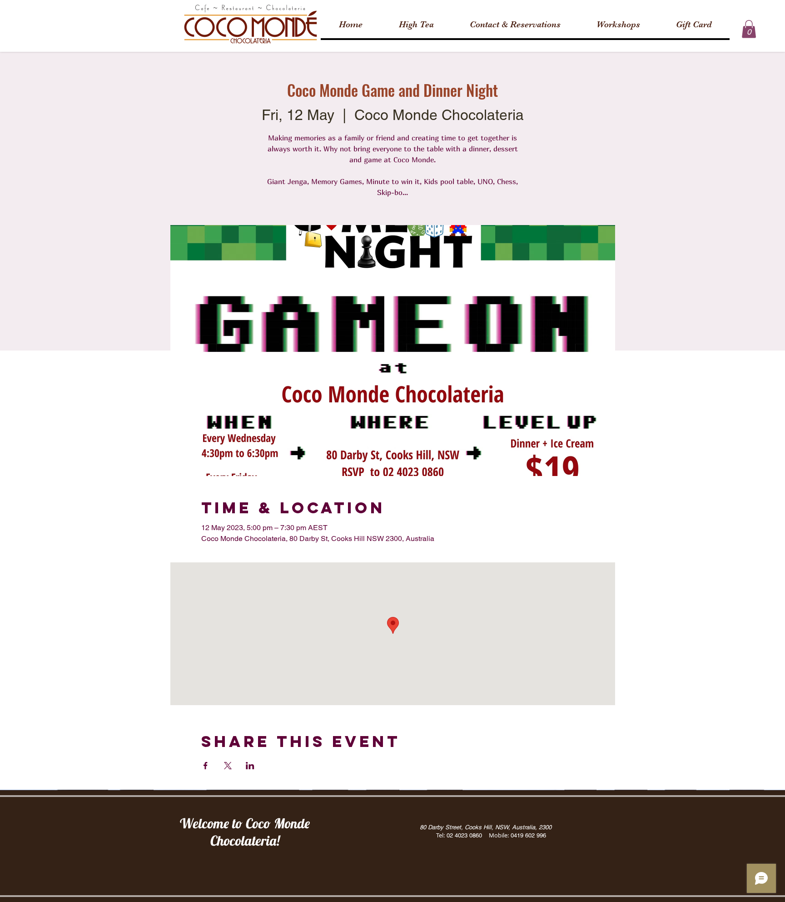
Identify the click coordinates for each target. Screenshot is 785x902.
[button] (748, 29)
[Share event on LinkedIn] (250, 765)
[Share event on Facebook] (205, 765)
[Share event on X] (228, 765)
